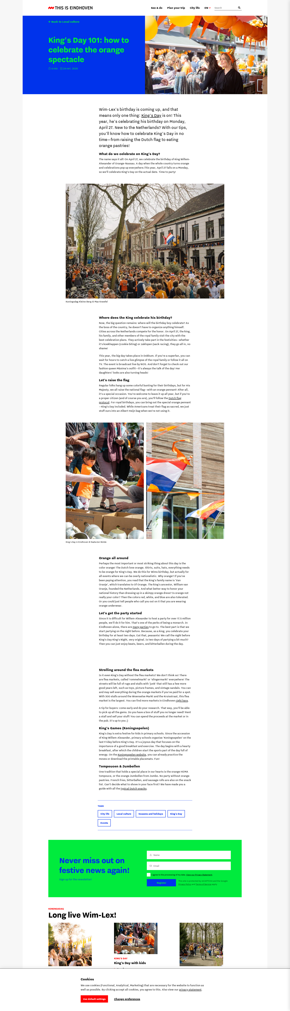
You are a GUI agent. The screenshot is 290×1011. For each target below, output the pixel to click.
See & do (156, 8)
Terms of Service (203, 884)
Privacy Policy (184, 884)
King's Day (151, 115)
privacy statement (190, 989)
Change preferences (127, 999)
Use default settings (94, 998)
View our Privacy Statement (199, 874)
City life (195, 8)
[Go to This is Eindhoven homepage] (70, 8)
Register (161, 882)
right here (182, 700)
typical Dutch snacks (134, 788)
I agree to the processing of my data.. (182, 874)
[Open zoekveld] (239, 7)
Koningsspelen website (132, 754)
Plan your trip (176, 8)
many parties (141, 627)
